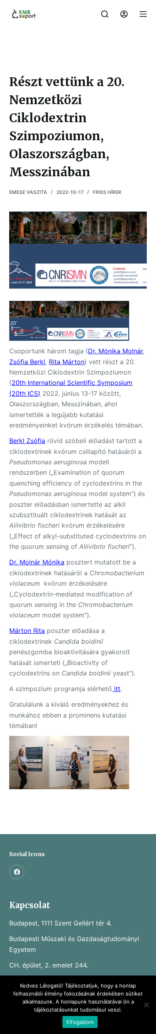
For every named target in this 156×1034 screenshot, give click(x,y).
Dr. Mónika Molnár (115, 351)
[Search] (104, 14)
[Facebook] (16, 872)
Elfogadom (80, 1022)
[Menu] (143, 14)
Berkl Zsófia (27, 441)
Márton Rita (27, 631)
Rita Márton (66, 362)
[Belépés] (124, 14)
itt (116, 689)
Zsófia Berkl (27, 362)
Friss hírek (107, 192)
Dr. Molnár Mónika (36, 562)
